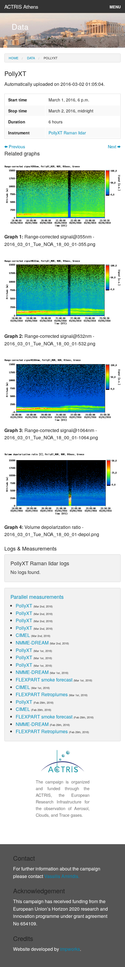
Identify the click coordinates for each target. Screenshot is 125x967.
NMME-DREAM (32, 642)
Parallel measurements (37, 596)
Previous (16, 147)
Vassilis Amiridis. (61, 876)
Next (112, 147)
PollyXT (50, 57)
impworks (70, 949)
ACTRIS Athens (21, 6)
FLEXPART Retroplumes (42, 694)
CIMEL (23, 635)
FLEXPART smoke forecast (44, 679)
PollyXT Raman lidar (67, 133)
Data (30, 57)
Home (13, 57)
